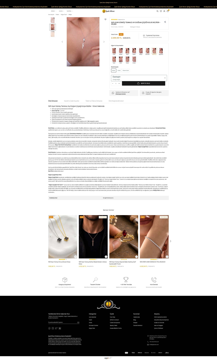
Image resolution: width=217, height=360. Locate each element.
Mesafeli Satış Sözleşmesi (161, 320)
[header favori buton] (161, 11)
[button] (54, 11)
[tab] (53, 101)
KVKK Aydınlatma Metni (160, 317)
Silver (113, 70)
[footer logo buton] (108, 304)
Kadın (90, 320)
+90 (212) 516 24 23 (154, 341)
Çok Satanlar (92, 317)
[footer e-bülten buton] (78, 322)
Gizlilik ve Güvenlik (159, 322)
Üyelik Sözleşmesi (115, 322)
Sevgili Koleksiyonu (108, 198)
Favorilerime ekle (105, 19)
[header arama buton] (157, 11)
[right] (170, 241)
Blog (134, 320)
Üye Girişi (112, 317)
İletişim (135, 322)
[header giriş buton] (164, 11)
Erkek (90, 322)
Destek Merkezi (137, 325)
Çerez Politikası (158, 328)
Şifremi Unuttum (114, 320)
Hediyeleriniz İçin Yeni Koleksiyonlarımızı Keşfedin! (70, 7)
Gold (119, 70)
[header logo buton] (108, 11)
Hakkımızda (136, 317)
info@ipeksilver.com (154, 344)
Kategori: (135, 27)
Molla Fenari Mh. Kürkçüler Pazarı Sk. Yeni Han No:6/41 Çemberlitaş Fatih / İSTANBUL (158, 337)
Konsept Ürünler (93, 325)
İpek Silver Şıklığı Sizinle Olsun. (38, 7)
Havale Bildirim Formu (116, 328)
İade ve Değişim (158, 325)
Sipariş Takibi (113, 325)
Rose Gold (126, 70)
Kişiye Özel (92, 328)
